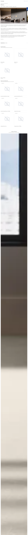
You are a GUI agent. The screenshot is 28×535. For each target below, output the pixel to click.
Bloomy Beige (2, 62)
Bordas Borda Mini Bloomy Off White (5, 111)
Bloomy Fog (15, 62)
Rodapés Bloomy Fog (3, 126)
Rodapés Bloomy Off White (17, 126)
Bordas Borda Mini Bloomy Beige (5, 96)
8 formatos (2, 78)
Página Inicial (2, 3)
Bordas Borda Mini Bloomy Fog (18, 96)
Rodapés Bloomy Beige (17, 111)
